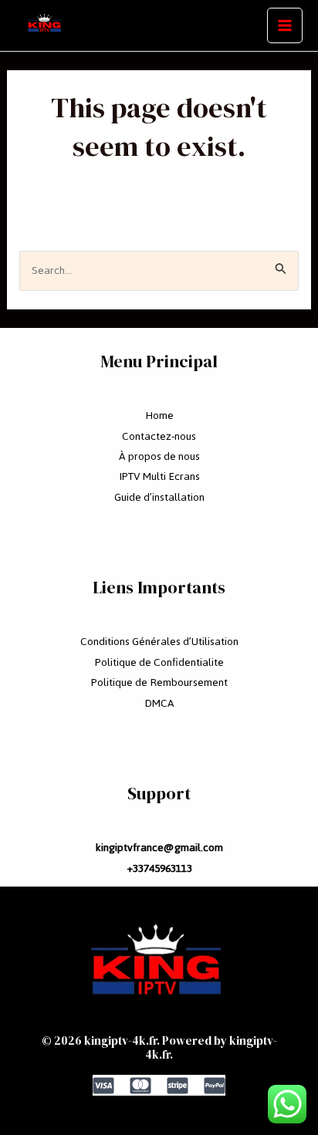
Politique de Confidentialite (159, 662)
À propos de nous (159, 456)
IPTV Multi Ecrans (159, 476)
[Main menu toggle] (285, 25)
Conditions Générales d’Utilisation (159, 641)
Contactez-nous (159, 436)
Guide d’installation (159, 497)
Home (159, 415)
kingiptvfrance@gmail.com (159, 847)
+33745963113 (159, 868)
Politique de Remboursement (159, 682)
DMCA (159, 703)
